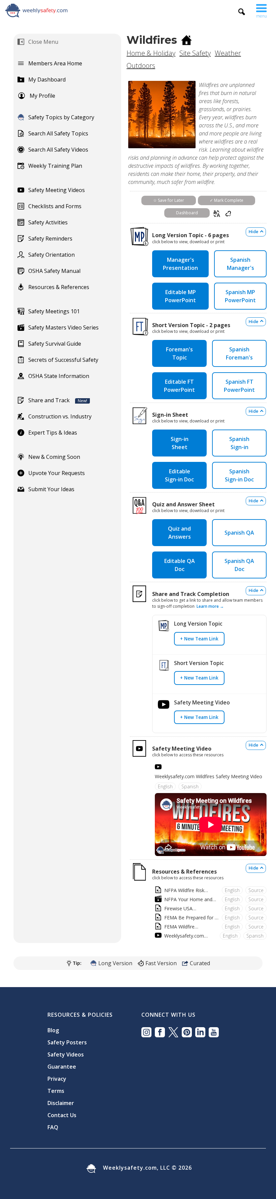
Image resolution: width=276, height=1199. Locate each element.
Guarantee (61, 1066)
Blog (53, 1030)
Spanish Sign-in (239, 443)
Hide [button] (253, 231)
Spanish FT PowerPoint (239, 385)
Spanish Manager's (240, 264)
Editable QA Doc (179, 565)
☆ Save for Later (168, 200)
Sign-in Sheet (179, 443)
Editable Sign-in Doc (179, 475)
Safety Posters (67, 1042)
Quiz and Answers (179, 532)
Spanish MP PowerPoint (240, 296)
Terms (55, 1091)
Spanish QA (239, 532)
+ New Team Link (199, 638)
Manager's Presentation (180, 264)
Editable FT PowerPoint (179, 385)
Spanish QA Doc (239, 565)
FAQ (52, 1127)
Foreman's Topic (179, 353)
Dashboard (187, 213)
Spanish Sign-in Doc (239, 475)
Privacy (56, 1078)
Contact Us (61, 1115)
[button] (261, 9)
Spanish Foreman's (239, 353)
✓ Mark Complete (226, 200)
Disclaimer (60, 1103)
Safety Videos (65, 1054)
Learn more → (210, 606)
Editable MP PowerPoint (180, 296)
